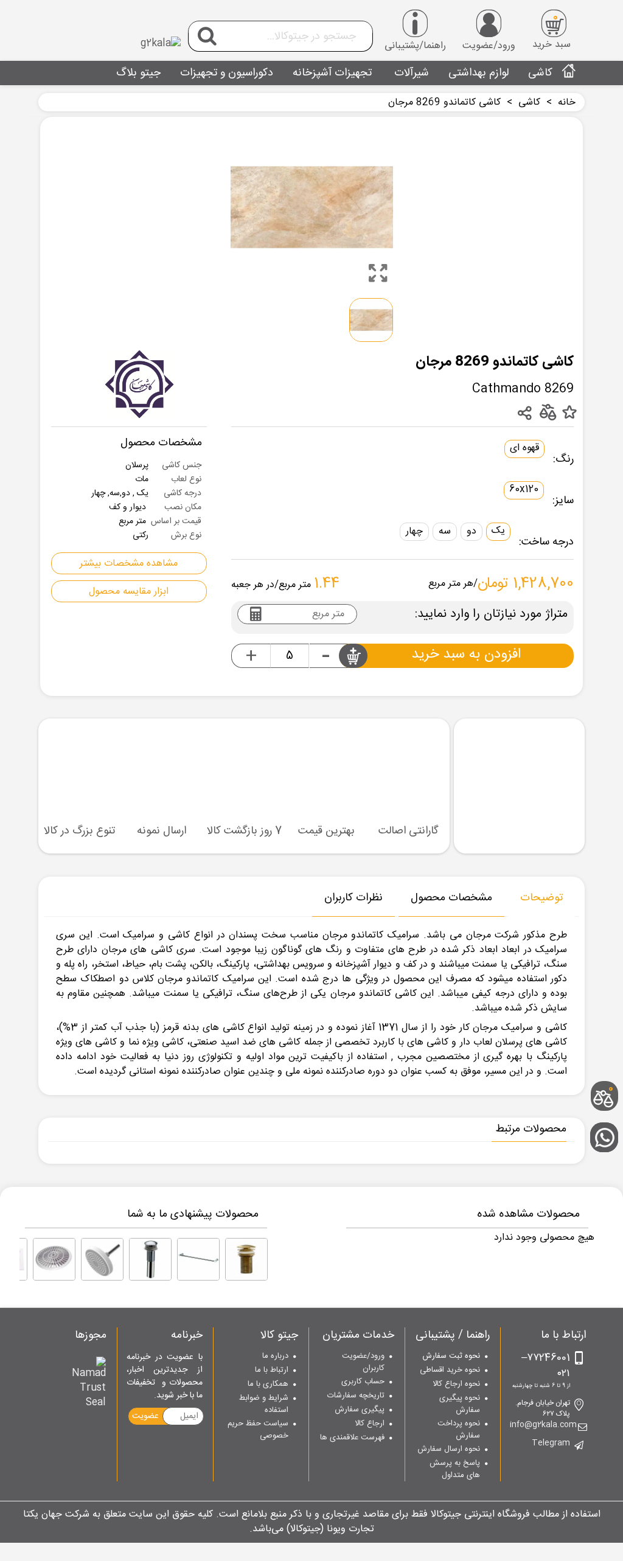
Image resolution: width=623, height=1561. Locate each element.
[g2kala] (114, 33)
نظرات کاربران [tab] (353, 898)
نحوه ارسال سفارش (448, 1450)
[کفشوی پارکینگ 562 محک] (54, 1259)
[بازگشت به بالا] (608, 1056)
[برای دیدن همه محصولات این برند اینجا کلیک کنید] (140, 384)
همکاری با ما (268, 1384)
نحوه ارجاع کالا (456, 1384)
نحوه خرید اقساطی (450, 1371)
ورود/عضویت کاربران (363, 1362)
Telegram (551, 1444)
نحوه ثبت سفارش (451, 1357)
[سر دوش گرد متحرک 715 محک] (102, 1259)
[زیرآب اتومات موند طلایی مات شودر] (246, 1259)
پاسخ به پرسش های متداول (455, 1469)
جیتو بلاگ (138, 73)
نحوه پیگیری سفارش (459, 1404)
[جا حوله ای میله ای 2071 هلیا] (198, 1259)
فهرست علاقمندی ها (352, 1438)
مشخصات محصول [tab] (451, 898)
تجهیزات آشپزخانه (332, 73)
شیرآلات (410, 73)
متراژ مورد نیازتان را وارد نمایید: (491, 614)
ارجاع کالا (370, 1424)
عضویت (145, 1416)
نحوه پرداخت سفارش (458, 1430)
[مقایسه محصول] (547, 412)
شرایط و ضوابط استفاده (263, 1404)
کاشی (540, 73)
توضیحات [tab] (541, 898)
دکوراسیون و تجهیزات (226, 73)
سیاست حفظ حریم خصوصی (258, 1430)
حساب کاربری (363, 1382)
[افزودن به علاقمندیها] (569, 413)
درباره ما (275, 1357)
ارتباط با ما (271, 1371)
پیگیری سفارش (360, 1410)
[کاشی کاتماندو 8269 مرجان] (378, 273)
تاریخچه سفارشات (356, 1396)
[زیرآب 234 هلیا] (150, 1259)
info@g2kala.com (543, 1425)
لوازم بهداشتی (478, 73)
